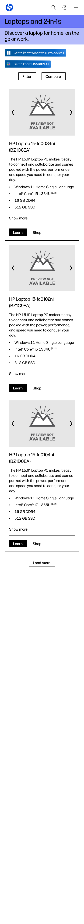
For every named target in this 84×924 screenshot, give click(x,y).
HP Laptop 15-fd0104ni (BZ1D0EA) (31, 458)
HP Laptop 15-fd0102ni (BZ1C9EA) (31, 302)
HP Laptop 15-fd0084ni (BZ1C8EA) (32, 147)
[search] (53, 7)
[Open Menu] (76, 7)
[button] (13, 112)
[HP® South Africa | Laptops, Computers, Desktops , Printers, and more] (9, 7)
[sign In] (64, 7)
